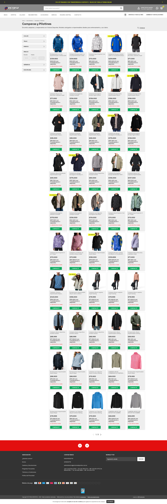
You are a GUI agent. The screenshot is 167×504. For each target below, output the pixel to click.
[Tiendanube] (139, 497)
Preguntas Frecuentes (28, 468)
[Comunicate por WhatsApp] (157, 8)
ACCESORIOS (44, 15)
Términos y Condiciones (29, 472)
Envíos (24, 462)
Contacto (77, 15)
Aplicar (41, 58)
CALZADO (22, 15)
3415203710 (67, 462)
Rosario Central (65, 15)
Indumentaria (29, 20)
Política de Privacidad (28, 475)
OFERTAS (13, 15)
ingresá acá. (83, 497)
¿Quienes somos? (27, 458)
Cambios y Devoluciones (29, 465)
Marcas (54, 15)
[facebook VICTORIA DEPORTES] (87, 446)
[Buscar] (121, 8)
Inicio (5, 15)
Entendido (110, 501)
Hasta (32, 54)
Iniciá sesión (149, 7)
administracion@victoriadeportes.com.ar (75, 465)
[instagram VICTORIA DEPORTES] (80, 446)
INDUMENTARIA (32, 15)
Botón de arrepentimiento (93, 497)
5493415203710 (68, 458)
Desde (26, 54)
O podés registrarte (146, 9)
